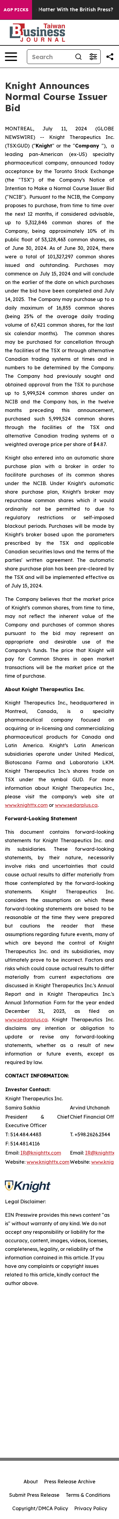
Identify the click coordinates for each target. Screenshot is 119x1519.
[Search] (78, 57)
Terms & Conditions (88, 1495)
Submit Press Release (34, 1495)
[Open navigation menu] (11, 57)
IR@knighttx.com (40, 1153)
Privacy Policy (90, 1508)
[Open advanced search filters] (93, 57)
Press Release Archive (70, 1481)
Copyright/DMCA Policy (40, 1508)
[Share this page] (110, 57)
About (30, 1481)
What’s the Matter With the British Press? (61, 9)
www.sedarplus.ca (26, 1020)
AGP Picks (16, 9)
